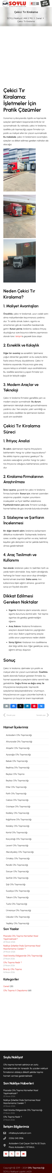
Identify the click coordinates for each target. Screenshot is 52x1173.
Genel (6, 986)
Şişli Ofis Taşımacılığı (15, 884)
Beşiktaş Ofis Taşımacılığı (17, 767)
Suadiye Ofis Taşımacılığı (18, 891)
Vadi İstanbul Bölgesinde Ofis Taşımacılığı (22, 955)
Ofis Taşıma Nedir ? (12, 962)
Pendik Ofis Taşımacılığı (17, 865)
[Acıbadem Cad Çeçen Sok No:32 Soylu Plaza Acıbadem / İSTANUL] (6, 1145)
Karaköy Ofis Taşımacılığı (17, 826)
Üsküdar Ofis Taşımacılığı (18, 917)
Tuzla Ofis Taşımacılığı (16, 904)
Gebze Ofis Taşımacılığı (17, 800)
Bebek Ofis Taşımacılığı (17, 761)
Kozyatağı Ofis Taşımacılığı (18, 839)
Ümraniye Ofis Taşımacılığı (18, 910)
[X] (12, 1154)
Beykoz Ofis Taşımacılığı (17, 780)
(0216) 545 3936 (16, 1138)
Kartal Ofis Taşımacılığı (16, 832)
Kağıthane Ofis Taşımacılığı (18, 819)
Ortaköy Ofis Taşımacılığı (18, 858)
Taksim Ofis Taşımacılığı (17, 897)
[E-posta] (23, 1154)
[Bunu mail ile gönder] (6, 706)
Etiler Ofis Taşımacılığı (16, 787)
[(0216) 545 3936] (6, 1138)
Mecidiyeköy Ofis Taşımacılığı (20, 852)
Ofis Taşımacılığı (36, 1168)
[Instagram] (18, 1154)
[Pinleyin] (34, 706)
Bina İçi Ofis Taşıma (12, 969)
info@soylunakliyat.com (20, 1133)
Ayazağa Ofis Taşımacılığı (18, 754)
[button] (37, 3)
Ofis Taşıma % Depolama (15, 990)
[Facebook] (6, 1154)
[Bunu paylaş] (13, 706)
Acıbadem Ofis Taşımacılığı (19, 735)
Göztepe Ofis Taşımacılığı (18, 806)
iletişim (18, 336)
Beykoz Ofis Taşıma (15, 774)
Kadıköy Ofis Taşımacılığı (17, 813)
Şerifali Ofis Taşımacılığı (17, 878)
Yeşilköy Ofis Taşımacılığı (17, 923)
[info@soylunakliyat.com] (6, 1133)
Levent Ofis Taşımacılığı (17, 845)
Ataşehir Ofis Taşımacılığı (18, 748)
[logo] (14, 3)
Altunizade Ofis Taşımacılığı (19, 741)
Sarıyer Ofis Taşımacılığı (17, 871)
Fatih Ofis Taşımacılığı (16, 793)
